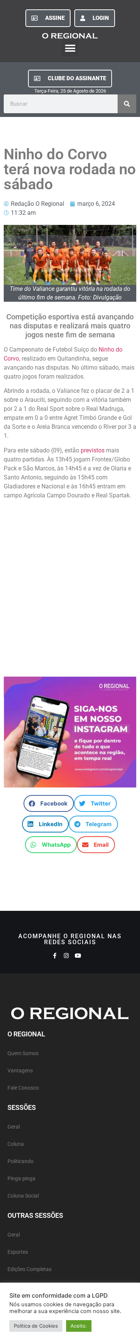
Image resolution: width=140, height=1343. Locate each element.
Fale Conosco (23, 1088)
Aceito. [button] (79, 1326)
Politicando (20, 1161)
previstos (92, 450)
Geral (13, 1127)
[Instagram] (66, 955)
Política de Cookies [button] (36, 1326)
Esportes (17, 1252)
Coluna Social (23, 1196)
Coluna (15, 1144)
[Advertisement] (70, 584)
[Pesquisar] (127, 103)
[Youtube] (78, 955)
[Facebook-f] (54, 955)
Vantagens (20, 1071)
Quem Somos (22, 1053)
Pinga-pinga (21, 1178)
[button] (70, 48)
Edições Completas (29, 1269)
